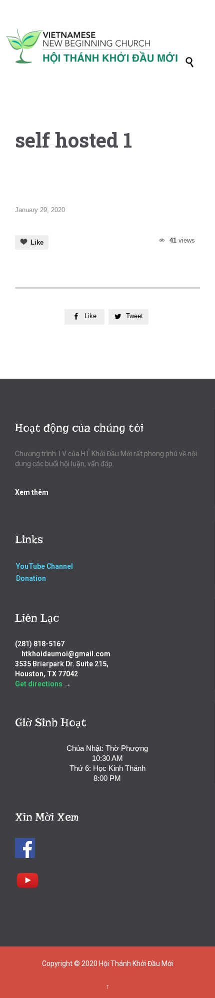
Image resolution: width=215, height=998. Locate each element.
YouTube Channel (44, 566)
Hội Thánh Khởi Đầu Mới (136, 963)
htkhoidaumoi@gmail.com (66, 654)
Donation (31, 578)
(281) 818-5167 (39, 644)
